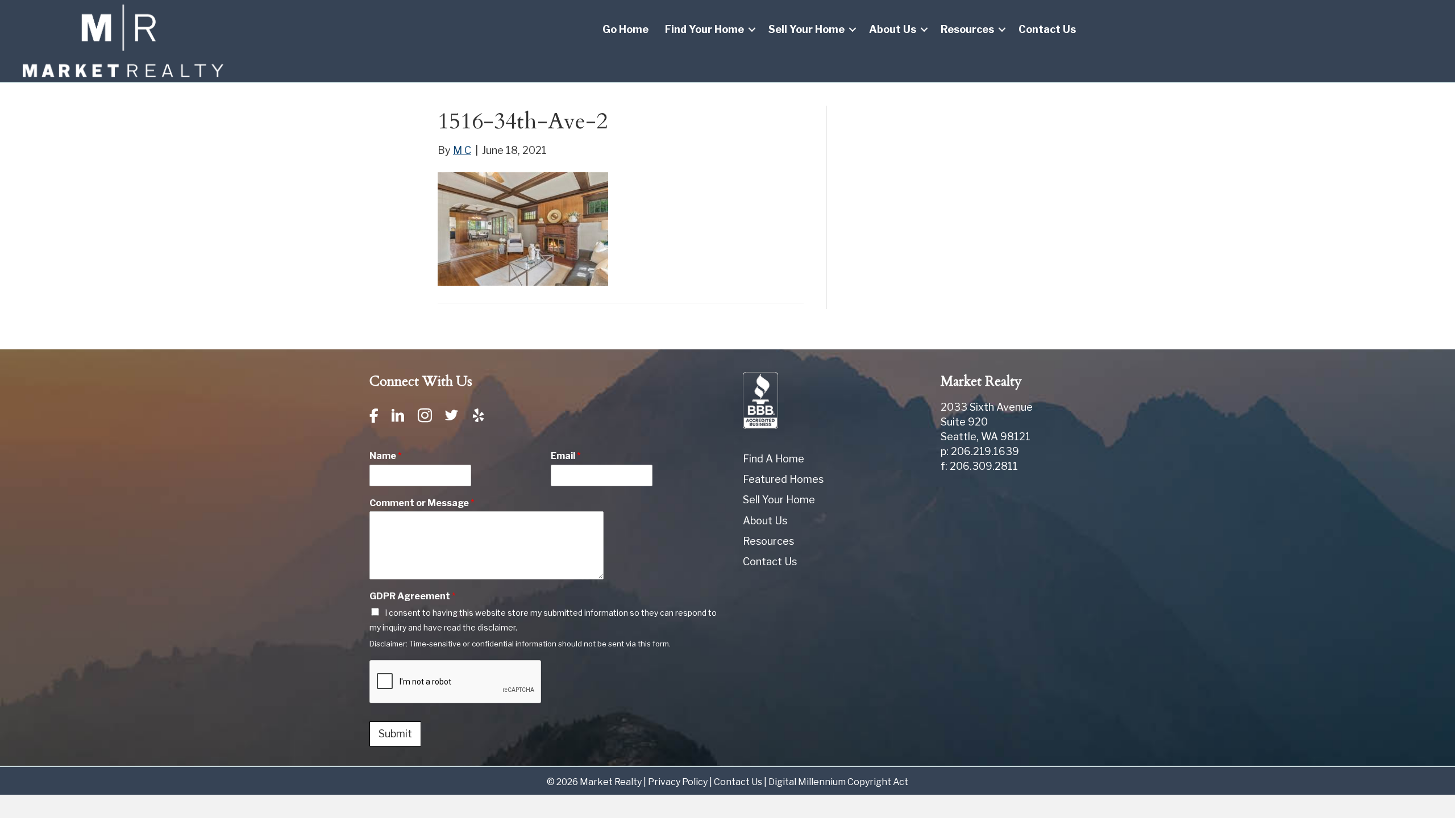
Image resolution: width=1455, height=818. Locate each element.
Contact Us (1047, 29)
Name (385, 455)
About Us (892, 29)
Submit (395, 734)
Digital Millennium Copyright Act (838, 782)
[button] (752, 29)
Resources (967, 29)
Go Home (625, 29)
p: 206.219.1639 (980, 451)
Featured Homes (783, 479)
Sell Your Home (806, 29)
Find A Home (773, 459)
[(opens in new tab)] (760, 400)
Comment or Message (422, 503)
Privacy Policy (678, 782)
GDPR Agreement (412, 596)
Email (566, 455)
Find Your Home (704, 29)
